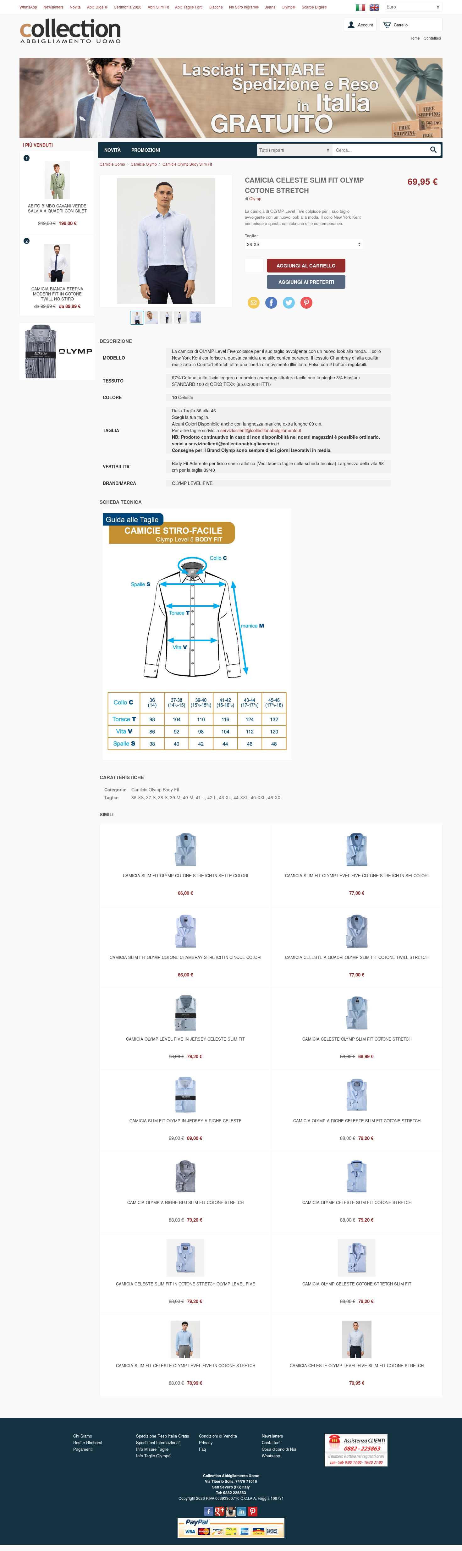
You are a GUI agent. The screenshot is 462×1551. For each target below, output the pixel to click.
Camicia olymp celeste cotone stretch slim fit (356, 1284)
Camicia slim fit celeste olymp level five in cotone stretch (185, 1365)
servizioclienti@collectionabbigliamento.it (260, 430)
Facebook (271, 302)
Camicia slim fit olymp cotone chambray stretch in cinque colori (185, 957)
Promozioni (145, 150)
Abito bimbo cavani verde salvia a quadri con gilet (57, 208)
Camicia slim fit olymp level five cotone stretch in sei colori (357, 875)
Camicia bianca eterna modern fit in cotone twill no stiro (57, 293)
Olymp (255, 198)
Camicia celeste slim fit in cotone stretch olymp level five (185, 1284)
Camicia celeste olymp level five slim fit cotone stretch (357, 1365)
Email (252, 302)
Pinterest (306, 302)
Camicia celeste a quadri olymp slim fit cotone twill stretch (356, 957)
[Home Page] (70, 39)
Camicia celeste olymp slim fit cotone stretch (356, 1039)
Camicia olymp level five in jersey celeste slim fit (185, 1039)
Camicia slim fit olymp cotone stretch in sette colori (185, 875)
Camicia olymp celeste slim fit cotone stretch (356, 1202)
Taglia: (251, 236)
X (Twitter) (289, 305)
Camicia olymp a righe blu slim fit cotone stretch (185, 1202)
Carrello (401, 25)
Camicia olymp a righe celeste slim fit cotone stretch (357, 1121)
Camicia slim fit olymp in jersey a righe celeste (185, 1121)
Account (365, 25)
